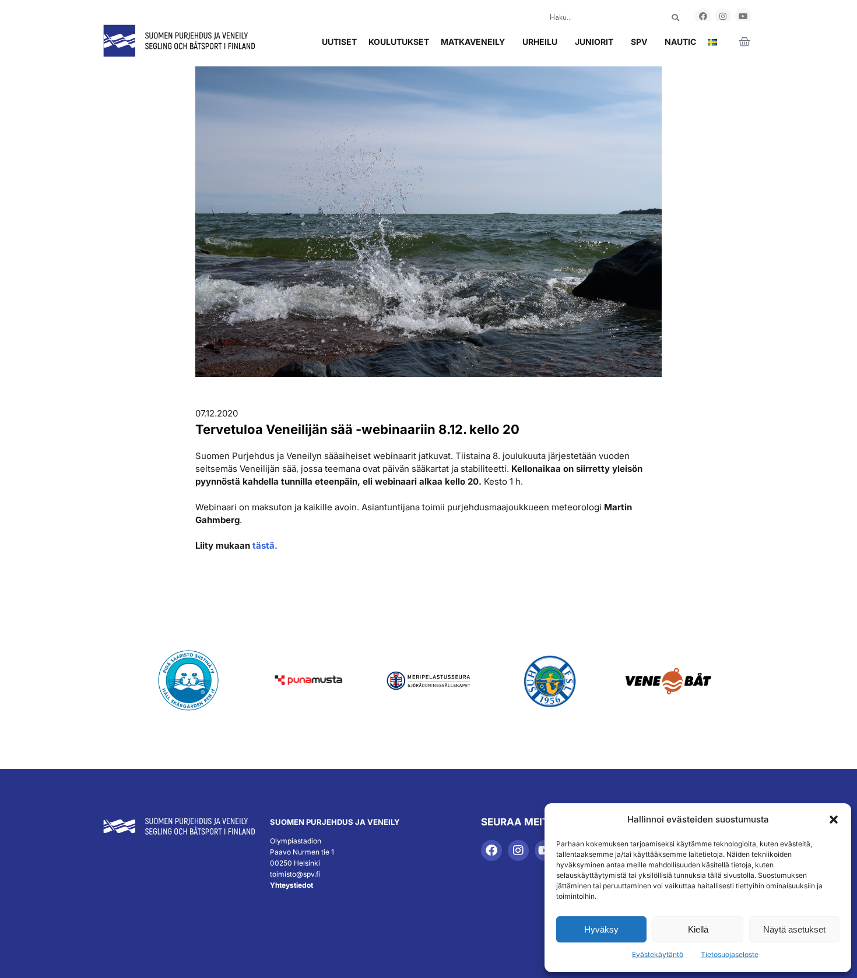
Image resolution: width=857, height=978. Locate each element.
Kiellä (698, 929)
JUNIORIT (594, 42)
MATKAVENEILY (473, 42)
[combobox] (596, 18)
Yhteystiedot (291, 885)
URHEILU (539, 42)
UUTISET (339, 42)
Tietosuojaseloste (729, 954)
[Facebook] (703, 16)
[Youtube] (743, 16)
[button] (834, 819)
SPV (639, 42)
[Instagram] (723, 16)
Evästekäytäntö (657, 954)
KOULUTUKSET (398, 42)
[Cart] (744, 42)
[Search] (675, 18)
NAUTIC (680, 42)
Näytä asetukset (794, 929)
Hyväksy (601, 929)
